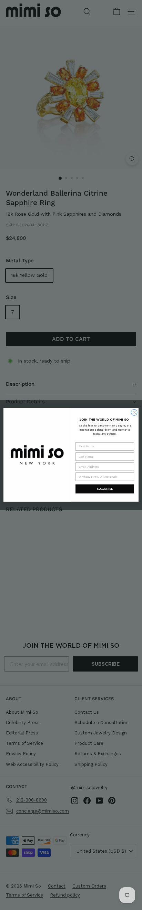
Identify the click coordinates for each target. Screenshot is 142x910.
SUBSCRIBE (105, 489)
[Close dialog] (134, 413)
